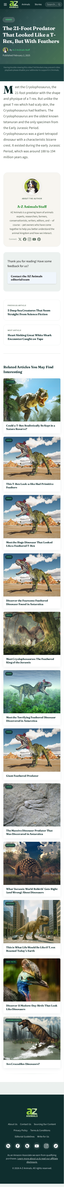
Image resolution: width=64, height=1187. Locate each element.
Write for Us (43, 1136)
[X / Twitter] (20, 239)
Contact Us (25, 1124)
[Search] (59, 4)
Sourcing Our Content (45, 1124)
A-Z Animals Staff (21, 50)
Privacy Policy (21, 1130)
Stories (38, 4)
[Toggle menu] (5, 4)
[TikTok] (55, 1146)
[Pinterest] (39, 239)
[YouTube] (34, 239)
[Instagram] (29, 239)
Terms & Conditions (40, 1130)
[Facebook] (24, 239)
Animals (26, 4)
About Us (12, 1124)
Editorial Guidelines (25, 1136)
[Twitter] (27, 1146)
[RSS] (8, 1146)
